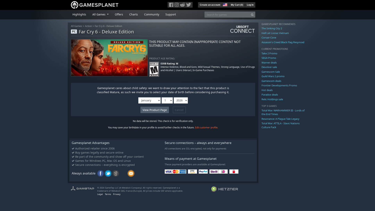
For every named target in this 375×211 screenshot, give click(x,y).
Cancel (179, 110)
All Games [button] (99, 14)
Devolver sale (269, 67)
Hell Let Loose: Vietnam (275, 33)
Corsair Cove (269, 37)
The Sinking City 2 (272, 28)
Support (170, 14)
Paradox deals (270, 94)
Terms (108, 194)
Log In (250, 5)
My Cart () (237, 5)
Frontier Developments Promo (279, 85)
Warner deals (269, 62)
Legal (100, 194)
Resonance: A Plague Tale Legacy (280, 119)
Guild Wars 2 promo (273, 76)
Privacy (117, 194)
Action (88, 26)
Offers (119, 14)
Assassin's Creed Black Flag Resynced (283, 42)
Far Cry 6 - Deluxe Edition (108, 26)
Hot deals (267, 90)
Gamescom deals (271, 81)
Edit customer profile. (206, 127)
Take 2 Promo (269, 53)
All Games (76, 26)
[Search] (252, 15)
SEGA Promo (269, 58)
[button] (224, 4)
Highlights (79, 14)
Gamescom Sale (271, 71)
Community (151, 14)
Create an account (210, 5)
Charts (133, 14)
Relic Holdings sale (272, 99)
